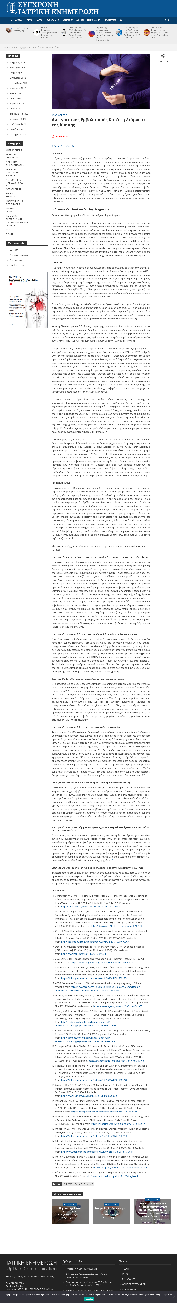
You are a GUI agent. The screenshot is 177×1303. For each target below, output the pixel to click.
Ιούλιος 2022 (16, 93)
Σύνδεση (14, 249)
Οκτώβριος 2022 (18, 77)
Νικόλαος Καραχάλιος (111, 1214)
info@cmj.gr (17, 1286)
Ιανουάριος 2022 (18, 118)
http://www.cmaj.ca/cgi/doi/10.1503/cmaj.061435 (117, 1006)
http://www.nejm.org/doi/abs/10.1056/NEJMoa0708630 (89, 1095)
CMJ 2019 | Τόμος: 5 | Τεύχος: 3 (78, 1184)
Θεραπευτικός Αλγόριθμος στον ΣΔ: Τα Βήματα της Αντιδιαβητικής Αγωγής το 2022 (77, 32)
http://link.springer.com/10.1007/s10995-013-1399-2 (118, 1123)
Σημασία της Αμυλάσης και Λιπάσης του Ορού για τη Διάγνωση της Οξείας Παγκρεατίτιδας (105, 33)
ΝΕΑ (10, 20)
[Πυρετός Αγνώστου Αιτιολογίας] (8, 29)
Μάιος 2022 (15, 98)
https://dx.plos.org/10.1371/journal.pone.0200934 (116, 925)
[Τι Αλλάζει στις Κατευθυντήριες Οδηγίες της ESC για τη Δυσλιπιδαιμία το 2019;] (146, 32)
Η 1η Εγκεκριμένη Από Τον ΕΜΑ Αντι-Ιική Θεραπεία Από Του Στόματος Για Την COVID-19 (133, 32)
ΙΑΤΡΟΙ (40, 20)
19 (112, 860)
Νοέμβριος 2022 (17, 72)
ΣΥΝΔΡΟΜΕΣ (53, 20)
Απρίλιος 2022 (17, 103)
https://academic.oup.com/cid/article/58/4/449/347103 (116, 1060)
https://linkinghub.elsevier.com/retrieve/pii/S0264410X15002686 (94, 978)
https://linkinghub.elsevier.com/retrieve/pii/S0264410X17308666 (104, 1111)
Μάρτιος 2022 (17, 108)
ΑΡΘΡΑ (18, 20)
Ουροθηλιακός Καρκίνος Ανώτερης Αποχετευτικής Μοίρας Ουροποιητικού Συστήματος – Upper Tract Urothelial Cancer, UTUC (152, 1210)
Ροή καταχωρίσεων (19, 254)
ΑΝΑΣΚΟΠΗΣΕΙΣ (59, 115)
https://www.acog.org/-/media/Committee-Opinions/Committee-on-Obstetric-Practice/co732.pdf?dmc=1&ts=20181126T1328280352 (98, 988)
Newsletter (110, 20)
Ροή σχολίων (16, 260)
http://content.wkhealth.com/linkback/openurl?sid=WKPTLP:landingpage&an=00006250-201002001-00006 (85, 1039)
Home (5, 47)
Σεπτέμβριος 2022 (19, 82)
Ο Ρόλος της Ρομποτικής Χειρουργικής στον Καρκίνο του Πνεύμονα (49, 32)
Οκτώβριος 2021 (18, 129)
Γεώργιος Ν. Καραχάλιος (70, 1214)
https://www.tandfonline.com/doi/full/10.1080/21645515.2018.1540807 (97, 1151)
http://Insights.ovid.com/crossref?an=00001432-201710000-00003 (95, 941)
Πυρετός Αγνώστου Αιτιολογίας (22, 29)
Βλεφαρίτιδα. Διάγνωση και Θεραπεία (111, 1210)
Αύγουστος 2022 (18, 88)
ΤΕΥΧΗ (30, 20)
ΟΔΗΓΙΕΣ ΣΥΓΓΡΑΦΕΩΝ (73, 20)
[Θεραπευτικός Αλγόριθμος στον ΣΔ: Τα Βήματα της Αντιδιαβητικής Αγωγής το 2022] (63, 32)
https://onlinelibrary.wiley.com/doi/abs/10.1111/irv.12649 (90, 906)
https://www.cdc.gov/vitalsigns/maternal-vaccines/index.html (102, 962)
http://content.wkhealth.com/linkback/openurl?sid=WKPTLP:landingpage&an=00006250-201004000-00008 (85, 1023)
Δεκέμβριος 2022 (18, 67)
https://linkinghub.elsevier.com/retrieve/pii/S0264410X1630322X (94, 1080)
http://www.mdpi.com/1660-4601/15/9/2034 (83, 953)
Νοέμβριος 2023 (17, 62)
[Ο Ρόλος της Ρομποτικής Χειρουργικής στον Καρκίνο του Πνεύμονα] (36, 32)
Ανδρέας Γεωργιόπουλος (64, 146)
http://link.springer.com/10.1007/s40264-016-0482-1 (120, 1167)
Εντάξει (89, 1299)
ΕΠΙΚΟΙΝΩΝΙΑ (93, 20)
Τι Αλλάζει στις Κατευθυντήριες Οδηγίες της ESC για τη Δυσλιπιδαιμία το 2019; (159, 32)
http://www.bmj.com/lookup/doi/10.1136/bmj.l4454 (112, 1176)
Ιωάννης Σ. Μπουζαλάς (152, 1219)
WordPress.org (17, 265)
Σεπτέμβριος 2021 (19, 134)
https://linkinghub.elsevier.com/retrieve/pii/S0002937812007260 (94, 1136)
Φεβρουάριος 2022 (19, 113)
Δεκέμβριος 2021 (18, 124)
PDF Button (61, 136)
